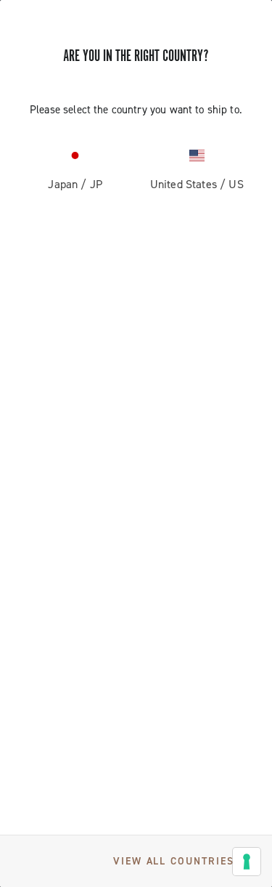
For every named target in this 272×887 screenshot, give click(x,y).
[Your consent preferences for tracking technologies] (246, 861)
